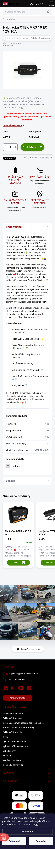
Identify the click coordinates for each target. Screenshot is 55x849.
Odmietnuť (14, 841)
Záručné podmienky (12, 760)
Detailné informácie (12, 126)
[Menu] (51, 3)
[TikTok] (28, 687)
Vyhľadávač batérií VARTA (14, 741)
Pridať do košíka (29, 147)
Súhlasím (41, 841)
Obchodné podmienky (13, 713)
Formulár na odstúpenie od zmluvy (18, 727)
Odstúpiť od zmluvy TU (13, 765)
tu (36, 824)
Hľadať (48, 12)
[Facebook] (5, 687)
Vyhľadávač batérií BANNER (15, 746)
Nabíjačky (17, 466)
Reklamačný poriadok (13, 718)
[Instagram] (12, 687)
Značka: (8, 45)
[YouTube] (21, 687)
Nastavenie (27, 831)
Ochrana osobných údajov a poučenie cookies (23, 723)
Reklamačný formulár (12, 732)
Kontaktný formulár (17, 698)
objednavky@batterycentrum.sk (23, 673)
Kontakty (7, 755)
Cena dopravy (9, 751)
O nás (5, 737)
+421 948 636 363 (17, 679)
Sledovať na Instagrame (30, 649)
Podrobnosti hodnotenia (40, 38)
